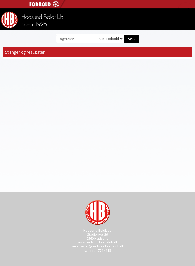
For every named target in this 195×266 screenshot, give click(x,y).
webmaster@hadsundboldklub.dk (97, 246)
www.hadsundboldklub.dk (97, 242)
